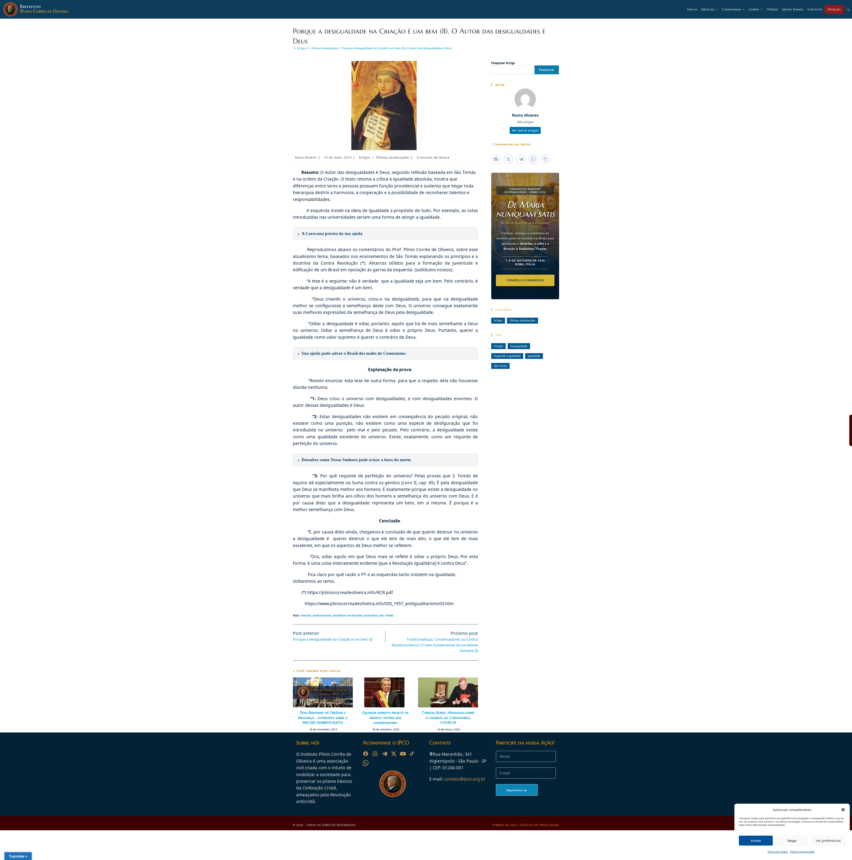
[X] (393, 754)
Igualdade (371, 615)
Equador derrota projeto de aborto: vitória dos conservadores (385, 717)
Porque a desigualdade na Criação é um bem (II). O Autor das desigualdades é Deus (397, 48)
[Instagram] (375, 754)
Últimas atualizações (392, 157)
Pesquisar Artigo (503, 63)
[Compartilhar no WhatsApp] (533, 159)
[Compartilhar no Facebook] (496, 159)
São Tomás (386, 615)
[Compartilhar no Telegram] (520, 159)
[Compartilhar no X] (508, 159)
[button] (843, 809)
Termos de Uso (504, 825)
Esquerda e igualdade (347, 615)
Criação (305, 615)
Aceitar (756, 840)
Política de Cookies (778, 851)
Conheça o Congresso (525, 280)
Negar (792, 840)
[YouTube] (403, 754)
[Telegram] (384, 754)
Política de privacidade (802, 851)
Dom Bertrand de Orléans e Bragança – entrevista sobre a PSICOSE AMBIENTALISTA (322, 717)
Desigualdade (322, 615)
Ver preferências (828, 840)
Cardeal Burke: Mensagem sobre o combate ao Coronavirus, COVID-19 (448, 717)
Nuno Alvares (305, 157)
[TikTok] (412, 754)
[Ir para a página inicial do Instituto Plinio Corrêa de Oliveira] (392, 783)
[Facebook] (366, 754)
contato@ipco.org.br (464, 779)
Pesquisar (546, 70)
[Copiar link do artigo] (545, 159)
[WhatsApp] (366, 763)
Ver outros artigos (525, 130)
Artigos (364, 157)
